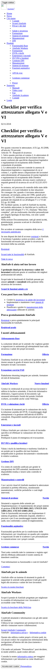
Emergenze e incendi (21, 55)
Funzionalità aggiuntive (12, 526)
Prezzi (15, 83)
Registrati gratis (8, 327)
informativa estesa (25, 656)
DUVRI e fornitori (20, 58)
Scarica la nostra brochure (12, 587)
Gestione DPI (18, 60)
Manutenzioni (18, 38)
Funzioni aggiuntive (21, 68)
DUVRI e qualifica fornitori (14, 443)
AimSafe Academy (20, 95)
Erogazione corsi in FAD (12, 370)
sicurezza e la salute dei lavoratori (30, 300)
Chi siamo (11, 18)
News (9, 16)
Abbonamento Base (10, 338)
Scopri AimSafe (19, 23)
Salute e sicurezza (20, 31)
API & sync (17, 73)
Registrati (5, 249)
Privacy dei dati (19, 26)
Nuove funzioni (42, 383)
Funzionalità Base (20, 46)
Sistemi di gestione (20, 36)
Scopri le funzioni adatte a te (14, 289)
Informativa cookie (38, 632)
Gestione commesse (21, 78)
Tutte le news (7, 259)
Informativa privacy (19, 632)
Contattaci (5, 566)
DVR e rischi (18, 53)
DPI (14, 41)
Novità (46, 498)
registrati (35, 236)
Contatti (15, 21)
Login (9, 100)
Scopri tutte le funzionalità (12, 254)
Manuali (15, 88)
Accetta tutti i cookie (10, 666)
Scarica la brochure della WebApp (16, 607)
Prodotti (10, 43)
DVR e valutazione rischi (13, 404)
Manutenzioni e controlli (12, 479)
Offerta (45, 354)
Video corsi (17, 90)
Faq (14, 93)
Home (9, 13)
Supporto (11, 85)
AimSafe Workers (20, 48)
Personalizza (26, 666)
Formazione (17, 33)
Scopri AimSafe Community (13, 630)
